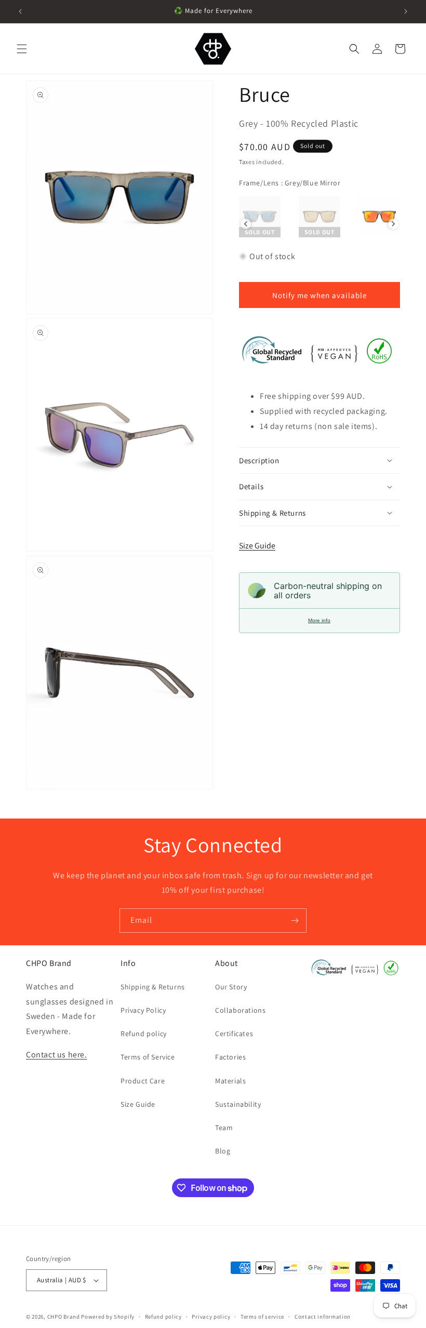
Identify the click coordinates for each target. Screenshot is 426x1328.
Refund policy (144, 1033)
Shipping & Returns (153, 986)
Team (224, 1127)
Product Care (143, 1080)
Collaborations (240, 1010)
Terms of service (262, 1316)
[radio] (260, 216)
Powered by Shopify (108, 1316)
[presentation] (246, 224)
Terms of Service (148, 1057)
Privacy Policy (143, 1010)
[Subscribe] (294, 920)
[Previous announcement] (20, 11)
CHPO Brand (63, 1316)
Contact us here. (56, 1054)
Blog (222, 1151)
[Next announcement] (405, 11)
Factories (230, 1057)
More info (319, 620)
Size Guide (257, 545)
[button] (21, 48)
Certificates (234, 1033)
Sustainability (238, 1104)
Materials (230, 1080)
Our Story (231, 986)
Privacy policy (211, 1316)
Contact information (323, 1316)
